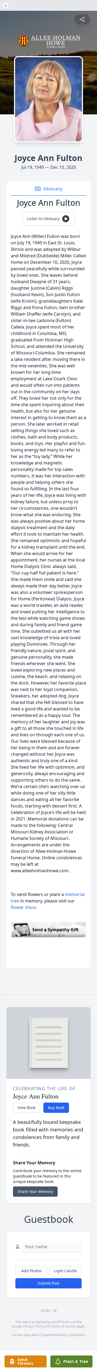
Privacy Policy (33, 1326)
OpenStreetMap (54, 1335)
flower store (23, 907)
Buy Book (56, 1107)
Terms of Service (63, 1326)
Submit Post (48, 1283)
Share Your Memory (35, 1191)
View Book (27, 1107)
